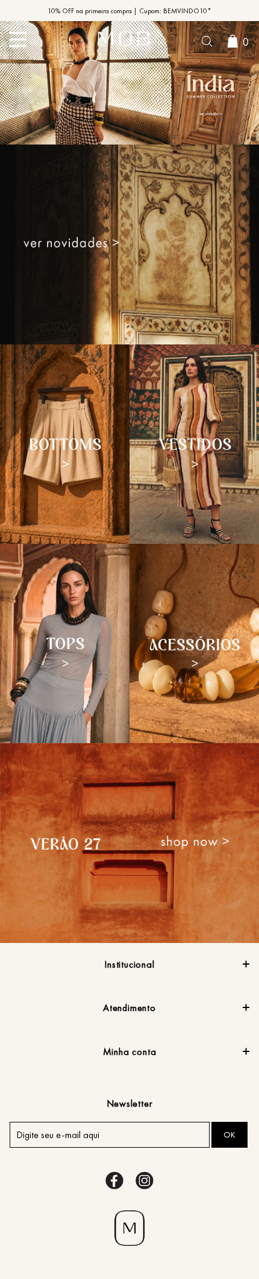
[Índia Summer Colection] (129, 84)
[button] (207, 42)
